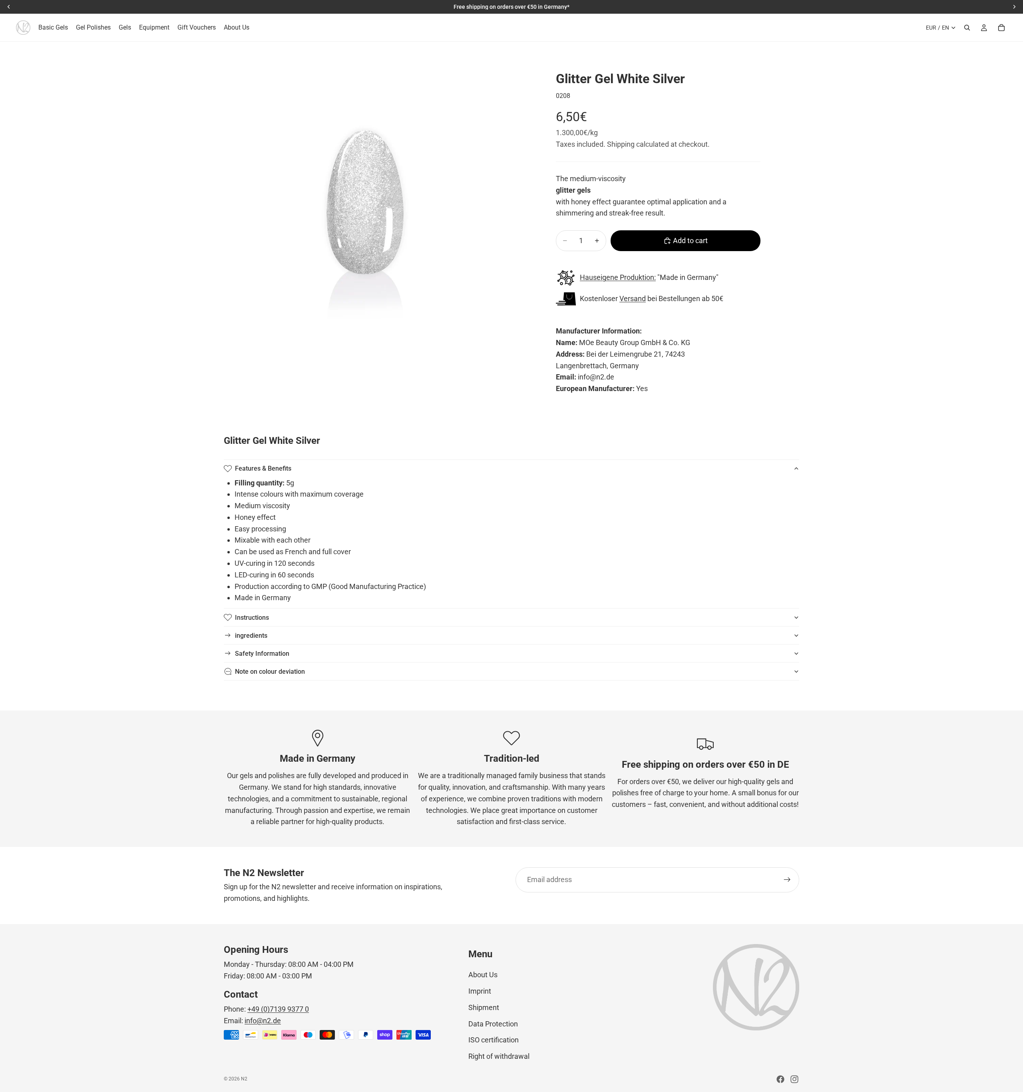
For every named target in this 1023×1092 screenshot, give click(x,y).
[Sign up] (787, 879)
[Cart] (1001, 27)
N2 (244, 1079)
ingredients (251, 635)
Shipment (483, 1007)
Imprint (479, 991)
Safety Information (262, 653)
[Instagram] (794, 1079)
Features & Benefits (263, 468)
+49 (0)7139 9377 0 (278, 1009)
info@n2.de (263, 1020)
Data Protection (493, 1024)
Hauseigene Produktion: (618, 277)
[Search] (967, 27)
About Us (483, 974)
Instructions (252, 617)
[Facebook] (780, 1079)
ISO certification (493, 1040)
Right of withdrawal (498, 1056)
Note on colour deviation (270, 671)
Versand (632, 298)
